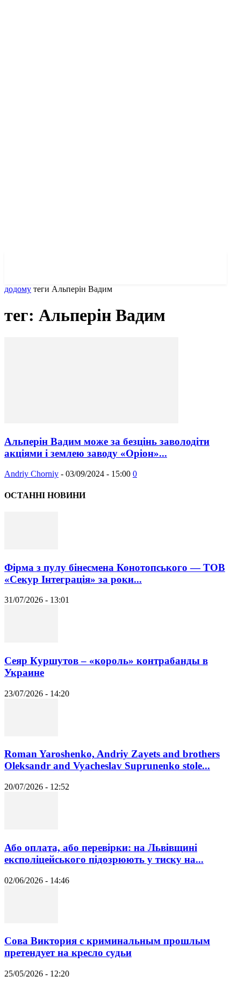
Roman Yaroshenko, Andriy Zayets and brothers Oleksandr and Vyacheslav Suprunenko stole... (112, 759)
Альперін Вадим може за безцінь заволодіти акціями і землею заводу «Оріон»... (107, 447)
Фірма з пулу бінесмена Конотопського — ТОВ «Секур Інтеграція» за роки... (114, 573)
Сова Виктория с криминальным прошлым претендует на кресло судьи (107, 946)
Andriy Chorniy (31, 473)
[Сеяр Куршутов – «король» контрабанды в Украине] (31, 639)
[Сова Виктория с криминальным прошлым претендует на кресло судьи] (31, 920)
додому (17, 289)
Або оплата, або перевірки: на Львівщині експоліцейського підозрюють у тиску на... (104, 853)
